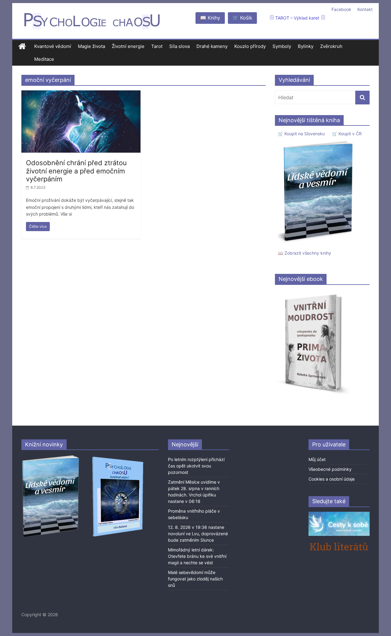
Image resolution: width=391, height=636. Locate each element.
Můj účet (317, 459)
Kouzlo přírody (250, 46)
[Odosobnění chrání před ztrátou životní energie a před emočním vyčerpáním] (81, 94)
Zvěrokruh (331, 46)
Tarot (157, 46)
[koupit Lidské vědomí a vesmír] (51, 457)
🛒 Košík (242, 18)
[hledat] (362, 97)
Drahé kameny (212, 46)
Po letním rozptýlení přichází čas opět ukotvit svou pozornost (196, 466)
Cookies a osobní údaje (332, 479)
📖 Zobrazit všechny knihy (304, 253)
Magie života (91, 46)
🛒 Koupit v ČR (347, 133)
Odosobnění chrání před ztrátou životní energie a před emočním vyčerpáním (76, 171)
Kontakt (365, 9)
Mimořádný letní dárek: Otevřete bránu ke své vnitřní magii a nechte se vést (197, 556)
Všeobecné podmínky (330, 469)
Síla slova (179, 46)
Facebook (341, 9)
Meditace (44, 59)
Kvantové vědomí (52, 46)
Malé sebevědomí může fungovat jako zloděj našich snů (195, 579)
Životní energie (128, 46)
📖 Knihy (210, 18)
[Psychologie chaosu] (22, 46)
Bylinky (305, 46)
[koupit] (118, 457)
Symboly (281, 46)
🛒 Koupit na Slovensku (301, 133)
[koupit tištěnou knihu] (316, 140)
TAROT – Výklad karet (297, 17)
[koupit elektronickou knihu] (313, 292)
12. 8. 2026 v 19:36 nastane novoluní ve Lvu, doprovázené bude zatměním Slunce (198, 534)
